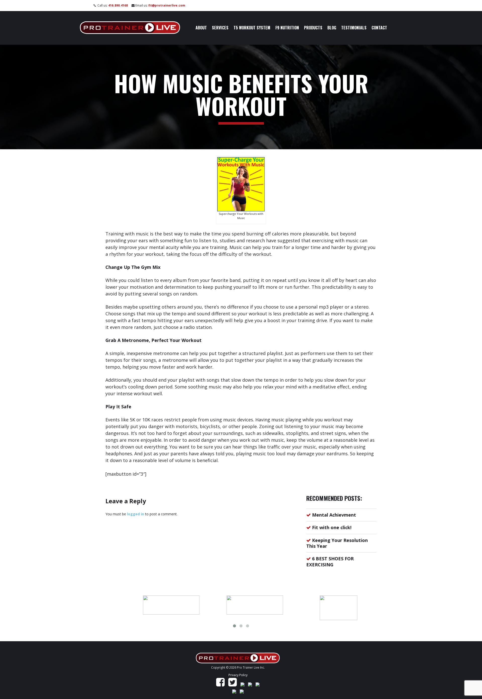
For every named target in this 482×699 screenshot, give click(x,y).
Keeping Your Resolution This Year (337, 543)
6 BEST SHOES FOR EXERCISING (330, 561)
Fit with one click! (331, 527)
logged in (135, 514)
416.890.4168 (118, 5)
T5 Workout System (251, 28)
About (201, 28)
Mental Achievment (334, 515)
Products (313, 28)
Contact (379, 28)
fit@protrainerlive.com (166, 5)
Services (220, 28)
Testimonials (354, 28)
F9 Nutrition (287, 28)
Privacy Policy (238, 675)
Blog (331, 28)
